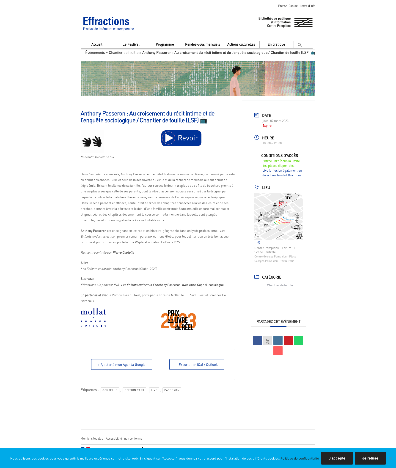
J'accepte (337, 458)
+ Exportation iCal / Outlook (197, 364)
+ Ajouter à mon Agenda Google (122, 364)
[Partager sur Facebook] (257, 340)
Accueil (96, 44)
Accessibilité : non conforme (124, 438)
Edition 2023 (134, 390)
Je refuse (370, 458)
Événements (95, 52)
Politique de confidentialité (300, 458)
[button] (300, 43)
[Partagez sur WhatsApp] (298, 340)
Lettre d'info (307, 6)
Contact (293, 6)
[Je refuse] (390, 458)
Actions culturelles (241, 44)
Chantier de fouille (123, 52)
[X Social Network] (267, 340)
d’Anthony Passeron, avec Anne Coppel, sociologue (172, 284)
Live (154, 390)
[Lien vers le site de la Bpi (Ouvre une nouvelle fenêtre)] (285, 21)
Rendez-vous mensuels (202, 44)
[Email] (278, 350)
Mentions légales (92, 438)
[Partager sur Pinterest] (288, 340)
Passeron (171, 390)
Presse (282, 6)
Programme (165, 44)
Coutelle (110, 390)
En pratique (276, 44)
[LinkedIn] (278, 340)
